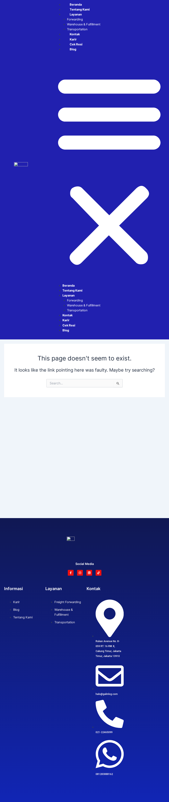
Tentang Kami (80, 9)
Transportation (77, 29)
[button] (109, 169)
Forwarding (75, 19)
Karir (73, 39)
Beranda (76, 4)
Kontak (75, 34)
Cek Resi (76, 44)
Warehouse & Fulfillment (83, 24)
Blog (73, 49)
